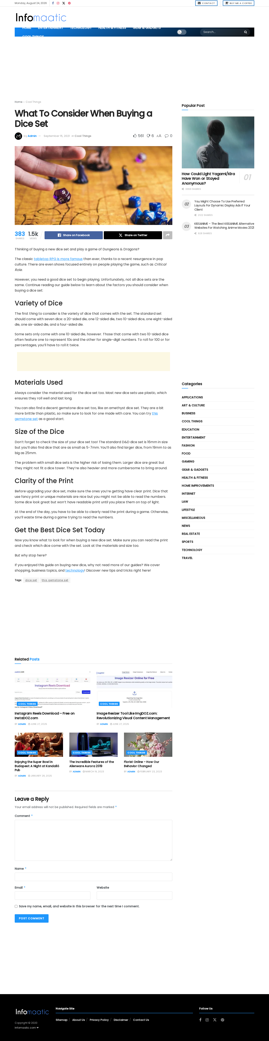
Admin (32, 136)
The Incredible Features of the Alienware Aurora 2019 (91, 764)
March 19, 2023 (94, 771)
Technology (81, 27)
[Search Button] (246, 32)
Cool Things (33, 36)
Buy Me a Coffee (240, 3)
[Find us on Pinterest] (69, 3)
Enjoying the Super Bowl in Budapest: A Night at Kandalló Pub (37, 766)
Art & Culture (193, 405)
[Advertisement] (167, 16)
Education (190, 429)
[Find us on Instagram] (58, 3)
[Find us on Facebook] (53, 3)
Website (103, 887)
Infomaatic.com (25, 1027)
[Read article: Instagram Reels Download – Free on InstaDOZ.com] (52, 689)
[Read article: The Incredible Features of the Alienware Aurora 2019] (93, 745)
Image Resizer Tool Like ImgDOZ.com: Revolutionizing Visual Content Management (133, 715)
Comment (24, 816)
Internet (188, 493)
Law (185, 501)
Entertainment (50, 27)
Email (20, 887)
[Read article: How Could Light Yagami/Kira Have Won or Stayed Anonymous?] (218, 142)
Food (186, 453)
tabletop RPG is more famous (58, 258)
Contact (208, 3)
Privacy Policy (99, 1020)
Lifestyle (188, 510)
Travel (187, 558)
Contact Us (141, 1020)
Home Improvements (198, 486)
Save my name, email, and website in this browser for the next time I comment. (79, 906)
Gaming (188, 461)
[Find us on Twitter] (63, 3)
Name (21, 869)
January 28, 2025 (41, 775)
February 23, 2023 (150, 771)
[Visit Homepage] (41, 17)
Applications (192, 397)
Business (188, 413)
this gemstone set (55, 580)
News (186, 526)
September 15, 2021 (57, 136)
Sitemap (61, 1020)
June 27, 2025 (38, 724)
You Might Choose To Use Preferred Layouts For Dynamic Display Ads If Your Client (222, 205)
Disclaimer (121, 1020)
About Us (78, 1020)
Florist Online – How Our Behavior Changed (141, 764)
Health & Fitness (112, 27)
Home (26, 27)
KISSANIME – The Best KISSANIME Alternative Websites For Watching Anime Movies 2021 (224, 226)
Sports (187, 542)
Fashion (188, 445)
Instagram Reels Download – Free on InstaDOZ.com (45, 715)
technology (74, 570)
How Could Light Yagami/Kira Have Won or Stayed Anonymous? (208, 178)
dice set (31, 580)
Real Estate (191, 534)
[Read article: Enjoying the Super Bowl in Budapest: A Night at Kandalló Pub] (39, 745)
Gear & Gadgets (147, 27)
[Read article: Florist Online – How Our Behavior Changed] (148, 745)
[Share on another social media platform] (167, 235)
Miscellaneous (193, 518)
